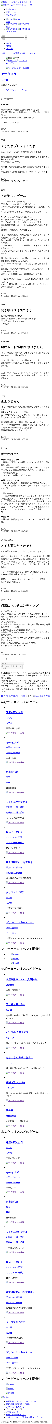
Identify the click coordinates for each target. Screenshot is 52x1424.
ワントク (10, 1038)
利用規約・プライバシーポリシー (21, 1401)
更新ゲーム (11, 12)
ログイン (31, 53)
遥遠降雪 (10, 985)
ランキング (11, 15)
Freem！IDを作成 (42, 696)
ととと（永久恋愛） (15, 837)
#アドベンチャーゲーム (16, 90)
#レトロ (9, 49)
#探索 (8, 46)
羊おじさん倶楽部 (14, 867)
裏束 (8, 777)
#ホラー (9, 43)
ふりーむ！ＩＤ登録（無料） (14, 53)
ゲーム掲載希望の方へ (16, 1415)
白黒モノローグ (13, 747)
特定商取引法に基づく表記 (18, 1404)
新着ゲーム (11, 9)
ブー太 (4, 80)
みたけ (9, 1010)
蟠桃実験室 (11, 1116)
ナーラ (9, 1063)
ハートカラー (12, 928)
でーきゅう (9, 73)
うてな (9, 718)
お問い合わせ (12, 1412)
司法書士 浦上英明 (15, 807)
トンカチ (10, 1088)
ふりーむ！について (15, 1407)
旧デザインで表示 (14, 1409)
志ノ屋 (9, 898)
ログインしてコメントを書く (14, 696)
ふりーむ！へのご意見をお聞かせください (25, 1417)
